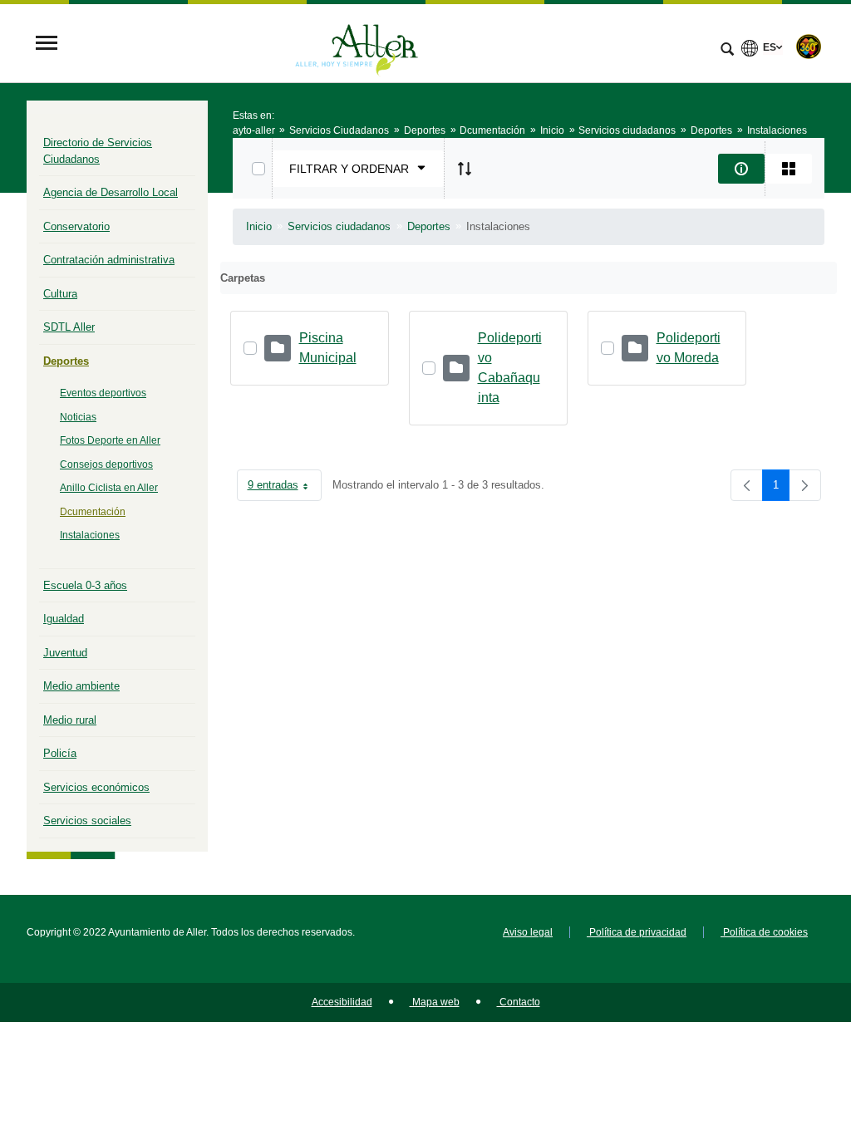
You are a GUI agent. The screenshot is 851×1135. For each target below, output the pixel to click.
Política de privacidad (636, 932)
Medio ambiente (81, 686)
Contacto (518, 1002)
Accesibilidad (342, 1002)
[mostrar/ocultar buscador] (727, 50)
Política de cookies (764, 932)
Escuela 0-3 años (85, 585)
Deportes (66, 361)
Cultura (60, 293)
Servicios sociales (87, 820)
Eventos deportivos (103, 393)
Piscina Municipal (328, 348)
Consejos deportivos (106, 464)
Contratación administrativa (109, 259)
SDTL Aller (69, 327)
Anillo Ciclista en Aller (109, 488)
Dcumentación (92, 512)
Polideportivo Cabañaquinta (510, 368)
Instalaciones (90, 535)
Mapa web (435, 1002)
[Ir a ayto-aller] (356, 44)
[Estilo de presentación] (788, 169)
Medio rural (69, 720)
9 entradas (285, 488)
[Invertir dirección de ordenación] (464, 168)
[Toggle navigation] (46, 44)
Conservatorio (76, 226)
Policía (59, 753)
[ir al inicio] (784, 1035)
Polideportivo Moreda (689, 348)
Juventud (65, 652)
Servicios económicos (96, 787)
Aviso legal (528, 932)
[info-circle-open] (741, 169)
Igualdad (63, 618)
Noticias (78, 417)
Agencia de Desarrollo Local (110, 192)
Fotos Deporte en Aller (110, 440)
